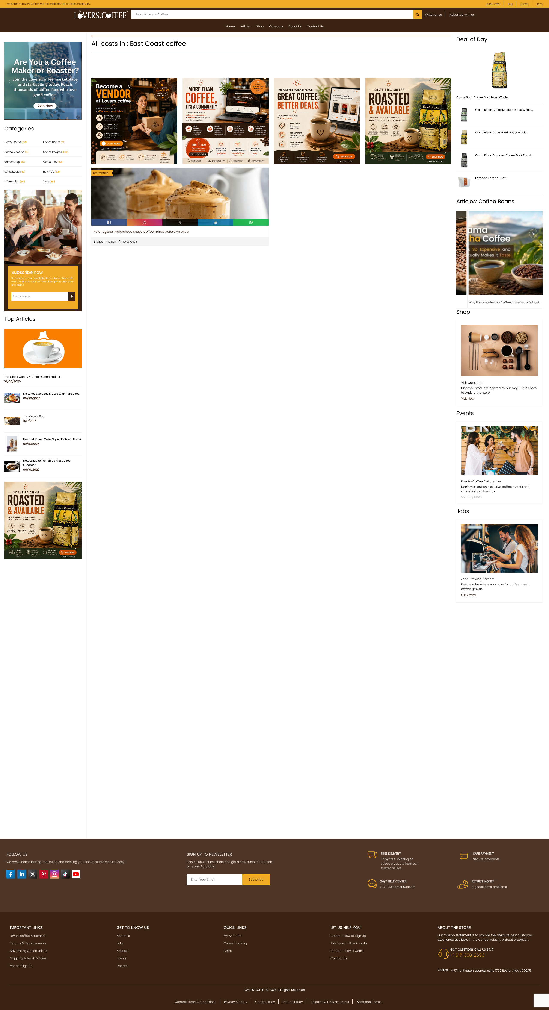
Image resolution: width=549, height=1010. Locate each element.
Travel (49, 181)
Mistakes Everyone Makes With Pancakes (51, 394)
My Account (232, 936)
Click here (468, 595)
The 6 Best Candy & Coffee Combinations (32, 377)
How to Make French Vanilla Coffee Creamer (47, 463)
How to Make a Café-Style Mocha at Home (52, 439)
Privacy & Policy (235, 1002)
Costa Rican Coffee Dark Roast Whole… (482, 97)
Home (230, 26)
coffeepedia (14, 171)
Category (276, 26)
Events (524, 4)
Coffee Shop (15, 162)
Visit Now (467, 398)
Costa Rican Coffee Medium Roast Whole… (504, 110)
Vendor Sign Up (21, 966)
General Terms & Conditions (195, 1002)
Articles (245, 26)
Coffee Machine (16, 152)
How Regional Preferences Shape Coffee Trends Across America (141, 231)
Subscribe (256, 879)
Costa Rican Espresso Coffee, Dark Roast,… (504, 155)
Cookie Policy (265, 1002)
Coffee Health (54, 142)
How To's (51, 171)
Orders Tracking (235, 943)
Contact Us (315, 26)
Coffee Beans (15, 142)
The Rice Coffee (33, 416)
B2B (510, 4)
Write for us (433, 14)
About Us (295, 26)
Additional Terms (369, 1002)
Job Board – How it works (348, 943)
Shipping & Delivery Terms (330, 1002)
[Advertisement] (271, 66)
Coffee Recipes (55, 152)
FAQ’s (228, 951)
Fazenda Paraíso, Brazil (491, 178)
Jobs (540, 4)
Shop (260, 26)
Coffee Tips (53, 162)
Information (14, 181)
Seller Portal (493, 4)
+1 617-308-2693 (467, 955)
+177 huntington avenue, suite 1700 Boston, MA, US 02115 (491, 970)
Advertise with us (462, 14)
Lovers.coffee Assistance (28, 936)
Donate (122, 966)
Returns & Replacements (28, 943)
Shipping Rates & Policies (28, 958)
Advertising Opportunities (28, 951)
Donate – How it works (346, 951)
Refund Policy (293, 1002)
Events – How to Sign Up (348, 936)
